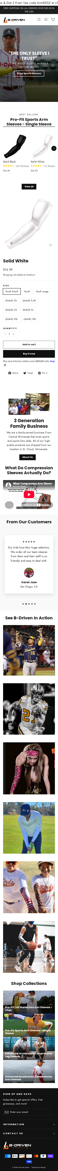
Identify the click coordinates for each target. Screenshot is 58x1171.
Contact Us (13, 1133)
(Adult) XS (11, 300)
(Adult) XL (28, 310)
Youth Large (42, 291)
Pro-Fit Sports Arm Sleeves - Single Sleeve (29, 122)
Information (13, 1124)
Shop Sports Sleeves (29, 73)
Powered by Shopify (39, 1167)
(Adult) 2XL (11, 319)
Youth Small (11, 291)
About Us (27, 457)
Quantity (10, 328)
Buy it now (29, 353)
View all (29, 186)
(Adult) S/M (29, 300)
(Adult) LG (11, 310)
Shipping (7, 274)
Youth (27, 291)
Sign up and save (17, 1094)
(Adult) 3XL (30, 319)
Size (6, 285)
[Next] (53, 148)
